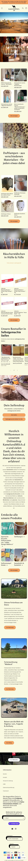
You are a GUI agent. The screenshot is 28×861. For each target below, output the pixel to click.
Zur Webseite (14, 759)
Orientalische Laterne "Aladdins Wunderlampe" (19, 84)
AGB (4, 784)
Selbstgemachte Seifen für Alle (14, 419)
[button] (2, 8)
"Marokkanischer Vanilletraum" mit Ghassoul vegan (5, 359)
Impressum (6, 790)
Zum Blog (9, 742)
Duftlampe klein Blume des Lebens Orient (7, 194)
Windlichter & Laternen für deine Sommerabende (14, 49)
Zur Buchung (9, 627)
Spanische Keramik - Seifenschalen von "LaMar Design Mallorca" (7, 540)
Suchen (5, 774)
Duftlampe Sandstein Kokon (19, 214)
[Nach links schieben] (10, 370)
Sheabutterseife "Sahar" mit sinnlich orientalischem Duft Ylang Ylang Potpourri (18, 359)
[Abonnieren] (23, 818)
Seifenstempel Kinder (6, 564)
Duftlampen (18, 537)
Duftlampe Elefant (6, 214)
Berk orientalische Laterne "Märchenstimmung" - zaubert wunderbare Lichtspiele (20, 106)
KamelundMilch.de (11, 860)
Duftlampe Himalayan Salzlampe (19, 193)
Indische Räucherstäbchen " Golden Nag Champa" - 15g (7, 290)
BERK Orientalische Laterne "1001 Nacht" (6, 83)
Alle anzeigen (14, 115)
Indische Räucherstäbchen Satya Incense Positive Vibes (7, 312)
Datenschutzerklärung (8, 787)
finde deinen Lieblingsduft (14, 263)
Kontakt (5, 777)
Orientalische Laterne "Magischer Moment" (6, 104)
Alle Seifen (14, 415)
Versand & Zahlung (8, 780)
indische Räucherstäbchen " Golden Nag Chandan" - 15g (20, 290)
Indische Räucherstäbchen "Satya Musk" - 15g (20, 312)
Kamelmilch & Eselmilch (19, 564)
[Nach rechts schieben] (17, 370)
